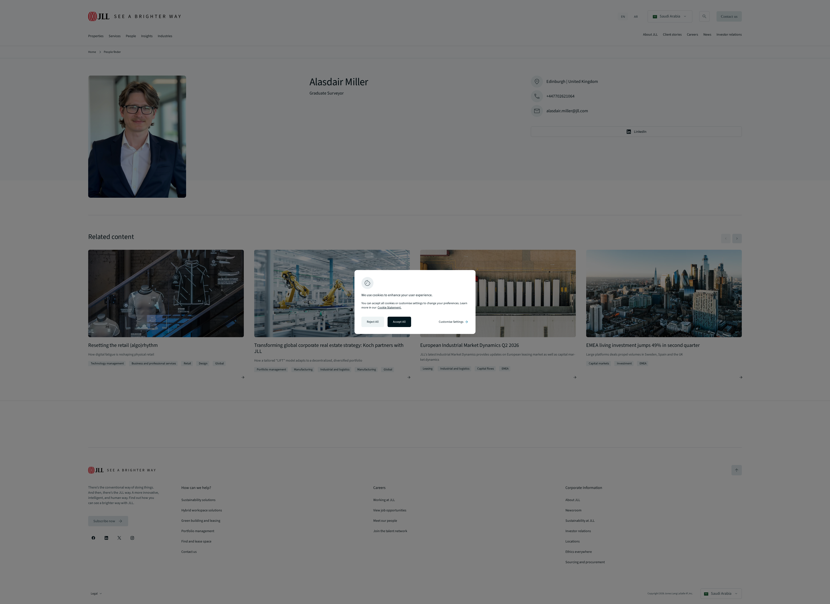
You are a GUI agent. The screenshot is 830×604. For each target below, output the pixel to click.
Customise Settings (454, 321)
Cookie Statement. (389, 307)
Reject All (373, 322)
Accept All (399, 322)
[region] (415, 302)
